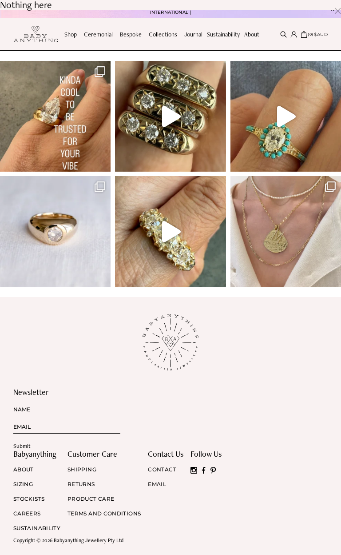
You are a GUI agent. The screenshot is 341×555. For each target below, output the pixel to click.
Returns (81, 484)
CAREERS (27, 513)
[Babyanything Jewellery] (35, 34)
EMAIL (157, 484)
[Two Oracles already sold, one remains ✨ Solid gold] (170, 116)
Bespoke (131, 34)
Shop (70, 34)
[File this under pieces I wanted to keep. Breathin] (55, 231)
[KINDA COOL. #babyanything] (55, 116)
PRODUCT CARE (90, 499)
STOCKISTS (28, 499)
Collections (163, 34)
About (251, 34)
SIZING (23, 484)
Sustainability (223, 34)
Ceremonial (98, 34)
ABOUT (23, 469)
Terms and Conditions (104, 513)
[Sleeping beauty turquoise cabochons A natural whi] (285, 116)
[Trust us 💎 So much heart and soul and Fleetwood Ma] (170, 231)
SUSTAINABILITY (36, 528)
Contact (162, 469)
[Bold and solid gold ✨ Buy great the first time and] (285, 231)
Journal (193, 34)
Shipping (81, 469)
